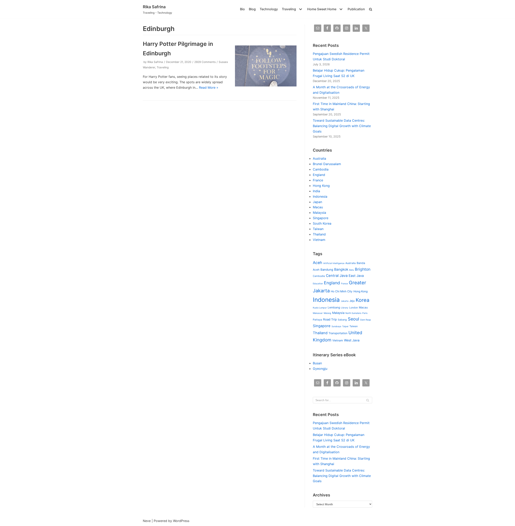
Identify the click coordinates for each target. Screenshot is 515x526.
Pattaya (317, 319)
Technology (269, 9)
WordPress (181, 521)
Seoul (353, 319)
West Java (351, 340)
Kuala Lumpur (320, 307)
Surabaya (336, 326)
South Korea (322, 223)
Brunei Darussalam (327, 164)
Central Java (337, 275)
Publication (356, 9)
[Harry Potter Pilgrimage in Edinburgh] (266, 85)
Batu (351, 270)
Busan (317, 363)
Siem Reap (365, 319)
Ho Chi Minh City (341, 291)
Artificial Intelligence (333, 263)
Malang (327, 313)
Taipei (345, 326)
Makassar (318, 313)
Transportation (338, 333)
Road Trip (330, 319)
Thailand (319, 234)
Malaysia (319, 213)
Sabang (342, 319)
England (319, 175)
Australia (319, 158)
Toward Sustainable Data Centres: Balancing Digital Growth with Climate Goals (342, 125)
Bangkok (341, 269)
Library (344, 307)
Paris (365, 313)
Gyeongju (320, 369)
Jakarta (344, 301)
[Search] (367, 400)
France (318, 180)
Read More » (208, 87)
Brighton (362, 269)
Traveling (163, 67)
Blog (252, 9)
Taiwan (318, 229)
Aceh (317, 262)
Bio (242, 9)
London (353, 307)
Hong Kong (321, 186)
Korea (362, 300)
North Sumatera (353, 313)
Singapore (320, 218)
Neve (147, 521)
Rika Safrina (155, 62)
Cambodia (321, 169)
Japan (317, 202)
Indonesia (320, 196)
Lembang (334, 307)
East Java (356, 276)
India (316, 191)
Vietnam (319, 240)
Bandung (326, 269)
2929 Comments (205, 62)
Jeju (352, 300)
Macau (318, 207)
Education (318, 283)
